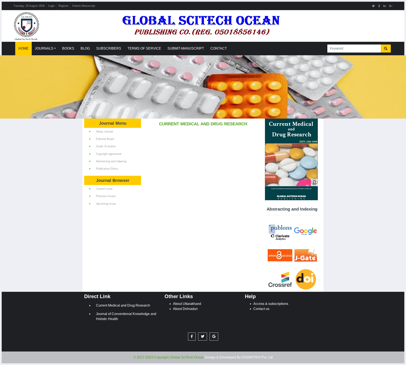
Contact (218, 48)
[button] (192, 337)
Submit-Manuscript (185, 48)
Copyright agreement (108, 153)
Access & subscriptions (270, 304)
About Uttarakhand (187, 304)
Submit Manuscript (83, 5)
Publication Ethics (107, 168)
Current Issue (104, 188)
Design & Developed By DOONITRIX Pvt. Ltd (239, 357)
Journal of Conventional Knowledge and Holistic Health (126, 316)
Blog (85, 48)
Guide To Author (106, 146)
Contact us (261, 309)
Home (23, 48)
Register (63, 5)
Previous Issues (106, 196)
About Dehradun (185, 309)
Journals (44, 48)
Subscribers (108, 48)
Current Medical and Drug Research (123, 305)
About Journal (104, 131)
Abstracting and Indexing (111, 161)
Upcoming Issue (106, 203)
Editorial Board (105, 139)
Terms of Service (144, 48)
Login (51, 5)
